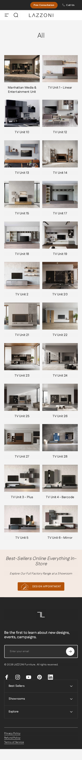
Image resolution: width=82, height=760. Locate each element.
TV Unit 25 (22, 416)
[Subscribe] (70, 651)
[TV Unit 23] (22, 356)
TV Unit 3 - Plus (22, 497)
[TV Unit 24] (60, 356)
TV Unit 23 (22, 375)
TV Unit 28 (60, 456)
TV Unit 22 (60, 335)
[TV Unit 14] (60, 153)
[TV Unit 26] (60, 397)
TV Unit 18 (22, 254)
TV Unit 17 (60, 213)
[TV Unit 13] (22, 153)
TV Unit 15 (22, 213)
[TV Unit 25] (22, 397)
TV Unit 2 (21, 294)
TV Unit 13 (22, 173)
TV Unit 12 (60, 132)
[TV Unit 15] (22, 194)
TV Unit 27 (22, 456)
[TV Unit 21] (22, 316)
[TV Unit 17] (60, 194)
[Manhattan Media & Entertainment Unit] (22, 68)
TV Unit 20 (59, 294)
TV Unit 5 (21, 538)
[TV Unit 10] (22, 113)
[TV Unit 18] (22, 235)
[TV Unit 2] (22, 275)
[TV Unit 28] (60, 437)
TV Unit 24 (60, 375)
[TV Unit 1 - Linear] (60, 68)
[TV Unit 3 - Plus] (22, 478)
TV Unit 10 (22, 132)
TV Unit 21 (22, 335)
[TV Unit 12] (60, 113)
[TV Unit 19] (60, 235)
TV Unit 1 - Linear (60, 87)
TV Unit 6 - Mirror (60, 538)
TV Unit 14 (60, 173)
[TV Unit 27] (22, 437)
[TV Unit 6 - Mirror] (60, 518)
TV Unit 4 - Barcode (60, 497)
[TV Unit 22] (60, 316)
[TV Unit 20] (60, 275)
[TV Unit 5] (22, 518)
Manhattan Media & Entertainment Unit (22, 89)
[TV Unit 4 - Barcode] (60, 478)
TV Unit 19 (60, 254)
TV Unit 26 (60, 416)
